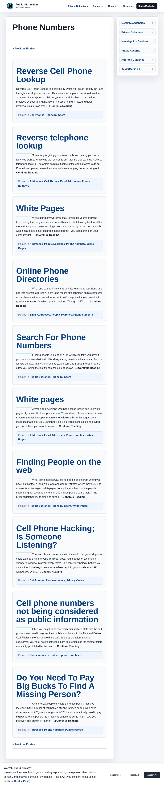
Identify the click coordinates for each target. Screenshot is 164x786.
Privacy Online (75, 580)
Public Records (130, 50)
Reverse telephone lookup (52, 141)
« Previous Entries (23, 48)
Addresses (36, 181)
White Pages (40, 208)
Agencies (98, 6)
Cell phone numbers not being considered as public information (57, 611)
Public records (74, 729)
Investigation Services (134, 41)
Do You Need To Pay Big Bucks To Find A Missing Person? (55, 685)
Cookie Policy (22, 781)
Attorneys (128, 6)
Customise (115, 775)
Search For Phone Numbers (51, 341)
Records (112, 6)
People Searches (54, 244)
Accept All (152, 775)
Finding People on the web (58, 466)
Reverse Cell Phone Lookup (54, 75)
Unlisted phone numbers (65, 655)
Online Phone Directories (42, 275)
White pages (40, 399)
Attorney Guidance (132, 59)
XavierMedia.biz (147, 6)
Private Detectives (78, 6)
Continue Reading (61, 106)
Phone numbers (55, 115)
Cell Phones (37, 115)
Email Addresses (70, 181)
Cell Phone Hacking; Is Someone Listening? (55, 536)
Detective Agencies (133, 23)
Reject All (134, 775)
